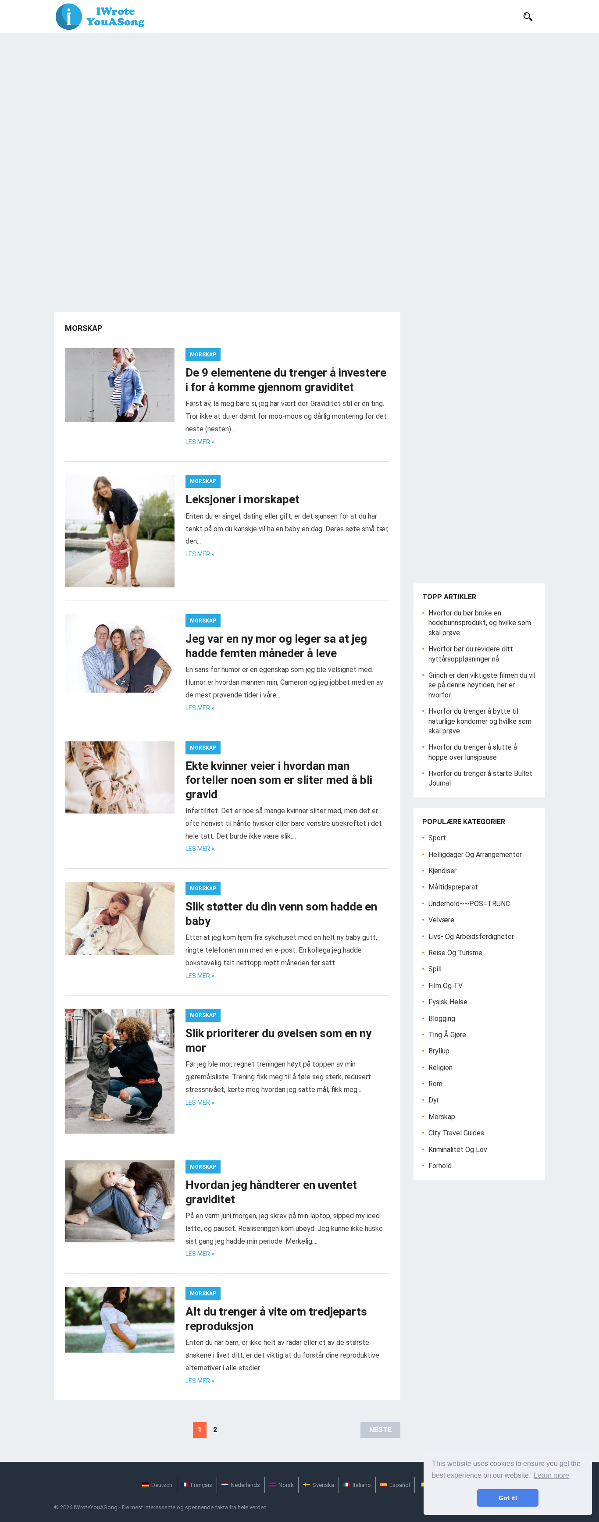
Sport (437, 838)
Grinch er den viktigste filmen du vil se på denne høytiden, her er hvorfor (481, 685)
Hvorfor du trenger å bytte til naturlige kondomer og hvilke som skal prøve (479, 721)
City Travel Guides (456, 1133)
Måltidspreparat (453, 887)
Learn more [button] (551, 1475)
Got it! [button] (508, 1497)
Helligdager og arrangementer (475, 854)
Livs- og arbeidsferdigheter (471, 936)
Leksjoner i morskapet (242, 499)
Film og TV (445, 985)
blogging (441, 1018)
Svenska (323, 1485)
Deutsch (161, 1485)
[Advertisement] (299, 98)
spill (435, 969)
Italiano (362, 1485)
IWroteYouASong (96, 1507)
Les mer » (199, 441)
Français (201, 1485)
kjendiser (442, 871)
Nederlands (245, 1485)
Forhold (440, 1166)
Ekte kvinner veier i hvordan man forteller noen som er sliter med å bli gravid (278, 780)
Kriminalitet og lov (457, 1149)
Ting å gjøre (447, 1035)
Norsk (286, 1485)
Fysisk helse (447, 1002)
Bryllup (438, 1051)
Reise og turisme (455, 953)
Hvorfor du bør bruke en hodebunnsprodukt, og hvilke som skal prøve (479, 623)
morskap (203, 355)
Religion (440, 1067)
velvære (441, 920)
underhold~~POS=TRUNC (469, 904)
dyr (433, 1100)
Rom (435, 1084)
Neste (380, 1430)
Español (399, 1485)
